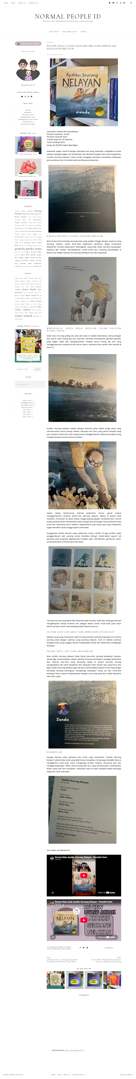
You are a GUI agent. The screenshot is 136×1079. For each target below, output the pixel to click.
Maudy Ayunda (31, 295)
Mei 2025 (27, 414)
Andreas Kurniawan (32, 281)
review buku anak (58, 949)
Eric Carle (25, 287)
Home (6, 3)
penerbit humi (26, 263)
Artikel (83, 32)
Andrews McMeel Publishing (24, 211)
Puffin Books (19, 243)
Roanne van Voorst (31, 304)
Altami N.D (37, 278)
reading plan (28, 115)
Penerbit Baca (23, 231)
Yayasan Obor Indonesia (26, 245)
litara (23, 255)
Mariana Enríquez (20, 295)
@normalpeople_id (23, 384)
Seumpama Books (30, 243)
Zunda (68, 949)
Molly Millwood (21, 298)
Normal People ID (68, 16)
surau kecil (37, 266)
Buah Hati (26, 214)
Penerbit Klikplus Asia (34, 234)
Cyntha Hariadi (24, 284)
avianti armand (23, 315)
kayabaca (27, 252)
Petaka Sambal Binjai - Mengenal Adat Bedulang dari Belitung (29, 154)
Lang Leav (38, 292)
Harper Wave (26, 220)
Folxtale (24, 217)
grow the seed (19, 252)
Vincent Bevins (19, 313)
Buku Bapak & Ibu (69, 32)
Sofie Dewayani (36, 310)
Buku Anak (53, 32)
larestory (17, 255)
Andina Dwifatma (20, 281)
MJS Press (25, 225)
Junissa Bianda (29, 289)
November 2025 (28, 405)
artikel (28, 110)
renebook (18, 266)
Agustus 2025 (28, 407)
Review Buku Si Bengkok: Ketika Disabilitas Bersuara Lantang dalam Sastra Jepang (106, 960)
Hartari (32, 287)
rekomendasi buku (28, 117)
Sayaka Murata (33, 307)
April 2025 (28, 417)
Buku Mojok (35, 214)
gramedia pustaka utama (28, 248)
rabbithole (37, 263)
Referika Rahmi (19, 304)
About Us (22, 3)
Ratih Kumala (36, 301)
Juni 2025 (28, 412)
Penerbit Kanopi (20, 234)
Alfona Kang (18, 278)
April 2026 (28, 400)
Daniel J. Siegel (34, 284)
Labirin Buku (32, 222)
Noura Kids (33, 228)
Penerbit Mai (19, 237)
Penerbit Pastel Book (30, 237)
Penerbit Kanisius (35, 231)
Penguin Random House (26, 240)
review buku (28, 122)
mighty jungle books (27, 257)
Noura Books (24, 228)
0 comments (108, 948)
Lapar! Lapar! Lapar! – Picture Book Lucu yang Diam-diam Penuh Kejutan (28, 357)
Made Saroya (126, 1075)
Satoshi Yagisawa (23, 307)
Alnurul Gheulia (28, 278)
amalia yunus (37, 313)
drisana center (37, 245)
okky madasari (19, 319)
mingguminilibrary (56, 947)
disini (75, 145)
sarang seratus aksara (27, 266)
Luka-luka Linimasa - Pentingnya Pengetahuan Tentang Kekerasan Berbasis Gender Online (62, 960)
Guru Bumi (32, 217)
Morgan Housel (31, 298)
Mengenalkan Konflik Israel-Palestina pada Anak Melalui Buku (29, 176)
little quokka (31, 255)
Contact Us (33, 3)
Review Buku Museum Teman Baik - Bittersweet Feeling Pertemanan (29, 198)
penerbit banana (28, 260)
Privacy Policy (79, 1075)
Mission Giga (32, 225)
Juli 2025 (27, 410)
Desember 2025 (28, 403)
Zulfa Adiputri (29, 313)
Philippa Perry (25, 301)
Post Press (37, 240)
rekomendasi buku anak (28, 119)
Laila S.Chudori (28, 292)
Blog (13, 3)
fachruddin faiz (37, 316)
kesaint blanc (36, 252)
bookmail (28, 112)
